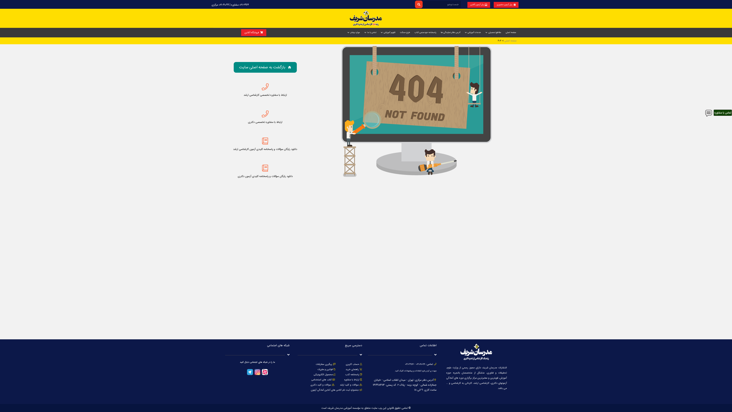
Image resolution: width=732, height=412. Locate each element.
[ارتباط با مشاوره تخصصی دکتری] (265, 114)
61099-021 (420, 364)
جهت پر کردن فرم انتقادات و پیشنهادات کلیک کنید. (416, 371)
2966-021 (409, 364)
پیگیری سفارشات (324, 364)
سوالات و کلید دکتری (321, 385)
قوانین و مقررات (325, 369)
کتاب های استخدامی (321, 380)
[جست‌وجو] (418, 4)
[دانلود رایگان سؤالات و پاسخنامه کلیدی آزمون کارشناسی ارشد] (265, 141)
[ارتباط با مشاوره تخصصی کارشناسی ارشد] (265, 87)
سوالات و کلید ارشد (349, 385)
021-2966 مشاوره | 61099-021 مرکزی (230, 5)
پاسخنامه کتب (352, 375)
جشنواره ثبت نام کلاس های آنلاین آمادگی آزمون (335, 390)
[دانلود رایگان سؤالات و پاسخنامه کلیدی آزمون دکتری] (265, 168)
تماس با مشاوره (722, 113)
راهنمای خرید (352, 369)
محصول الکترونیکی (323, 375)
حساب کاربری (352, 364)
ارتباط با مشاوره (351, 380)
